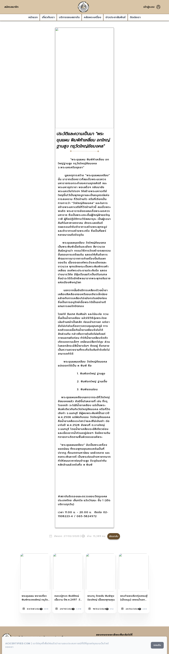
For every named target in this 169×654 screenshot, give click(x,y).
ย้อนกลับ (113, 536)
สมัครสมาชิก (11, 7)
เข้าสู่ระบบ (148, 7)
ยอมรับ (157, 645)
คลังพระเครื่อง (92, 17)
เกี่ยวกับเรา (48, 17)
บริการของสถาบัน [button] (69, 17)
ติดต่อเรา (135, 17)
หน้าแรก (33, 17)
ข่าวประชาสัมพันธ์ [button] (115, 17)
